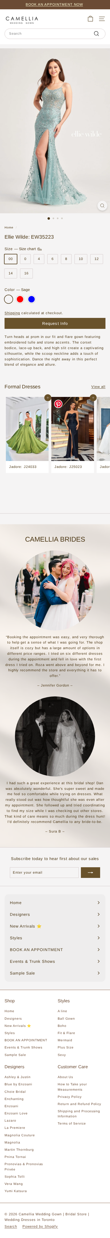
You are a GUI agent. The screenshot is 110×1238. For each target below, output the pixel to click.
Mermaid (65, 1040)
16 (26, 273)
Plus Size (66, 1047)
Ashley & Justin (18, 1077)
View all (98, 387)
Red (20, 299)
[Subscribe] (90, 872)
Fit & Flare (66, 1033)
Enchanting (14, 1099)
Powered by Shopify (40, 1226)
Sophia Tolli (15, 1176)
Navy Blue (32, 299)
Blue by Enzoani (18, 1084)
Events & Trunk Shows (23, 1047)
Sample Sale (15, 1055)
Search (11, 1226)
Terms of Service (72, 1123)
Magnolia (12, 1142)
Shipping (12, 313)
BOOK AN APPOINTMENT (26, 1040)
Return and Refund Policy (79, 1104)
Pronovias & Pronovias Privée (24, 1166)
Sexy (62, 1055)
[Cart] (90, 19)
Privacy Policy (70, 1097)
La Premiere (15, 1128)
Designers (13, 1018)
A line (62, 1011)
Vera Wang (14, 1184)
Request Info (55, 323)
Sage (9, 299)
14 (11, 273)
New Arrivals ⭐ (18, 1026)
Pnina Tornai (15, 1157)
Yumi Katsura (16, 1191)
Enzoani (11, 1106)
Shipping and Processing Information (79, 1113)
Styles (10, 1033)
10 (81, 259)
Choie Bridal (15, 1092)
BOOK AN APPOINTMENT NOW (54, 4)
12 (97, 259)
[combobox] (55, 34)
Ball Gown (66, 1018)
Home (9, 227)
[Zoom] (102, 206)
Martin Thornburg (19, 1150)
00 (11, 259)
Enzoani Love (16, 1113)
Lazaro (10, 1120)
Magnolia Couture (20, 1135)
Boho (62, 1026)
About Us (65, 1077)
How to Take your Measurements (72, 1086)
